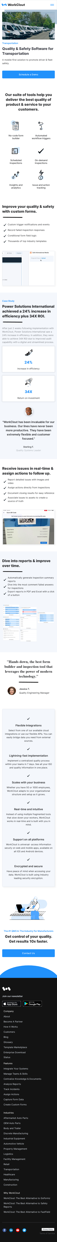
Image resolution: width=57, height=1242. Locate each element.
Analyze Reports (12, 1084)
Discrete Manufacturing (16, 1133)
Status (7, 1057)
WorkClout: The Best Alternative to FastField (27, 1212)
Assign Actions (11, 1094)
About (7, 1016)
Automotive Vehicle (14, 1143)
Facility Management (14, 1159)
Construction (10, 1184)
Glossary (8, 1042)
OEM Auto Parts (12, 1123)
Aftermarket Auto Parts (16, 1118)
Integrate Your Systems (16, 1068)
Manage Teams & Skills (16, 1073)
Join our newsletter (12, 996)
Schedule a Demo (28, 74)
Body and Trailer (12, 1128)
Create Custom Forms (15, 1104)
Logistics (8, 1154)
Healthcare (9, 1174)
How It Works (11, 1026)
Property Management (15, 1148)
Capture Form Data (14, 1099)
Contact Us (28, 953)
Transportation (11, 1169)
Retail (6, 1164)
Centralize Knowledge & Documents (22, 1078)
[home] (23, 4)
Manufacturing (11, 1179)
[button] (52, 5)
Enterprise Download (15, 1052)
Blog (6, 1037)
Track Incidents (12, 1089)
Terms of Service (47, 1233)
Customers (9, 1031)
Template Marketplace (15, 1047)
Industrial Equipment (14, 1138)
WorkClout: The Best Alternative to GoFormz (27, 1198)
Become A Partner (13, 1021)
